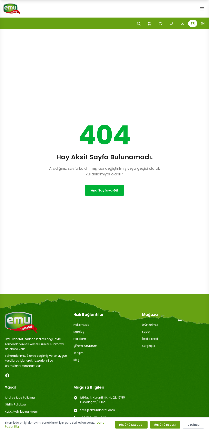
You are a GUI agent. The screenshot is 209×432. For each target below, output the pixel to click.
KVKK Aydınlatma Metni (21, 412)
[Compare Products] (171, 23)
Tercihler (193, 424)
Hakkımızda (81, 325)
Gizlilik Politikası (15, 404)
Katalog (78, 332)
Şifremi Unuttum (85, 346)
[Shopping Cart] (150, 23)
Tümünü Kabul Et (131, 424)
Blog (76, 360)
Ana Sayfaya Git (104, 190)
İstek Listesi (150, 339)
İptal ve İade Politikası (20, 397)
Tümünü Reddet (165, 424)
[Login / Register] (182, 23)
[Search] (139, 23)
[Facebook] (7, 375)
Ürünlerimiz (150, 325)
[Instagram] (15, 375)
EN (203, 23)
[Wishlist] (161, 23)
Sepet (146, 332)
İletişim (78, 353)
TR (193, 23)
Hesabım (79, 339)
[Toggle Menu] (202, 8)
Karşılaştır (148, 346)
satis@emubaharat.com (97, 410)
